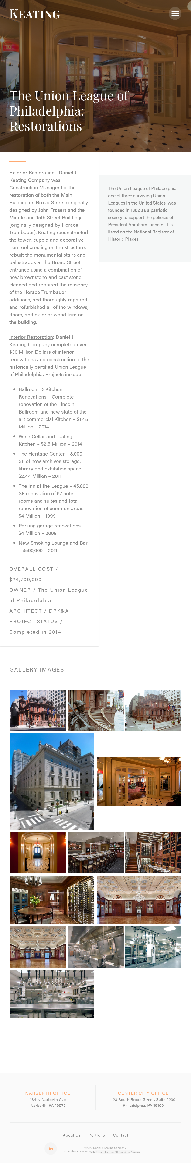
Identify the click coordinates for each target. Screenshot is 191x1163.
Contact (120, 1135)
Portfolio (97, 1135)
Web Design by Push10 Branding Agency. (114, 1152)
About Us (72, 1135)
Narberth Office (47, 1092)
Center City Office (143, 1092)
